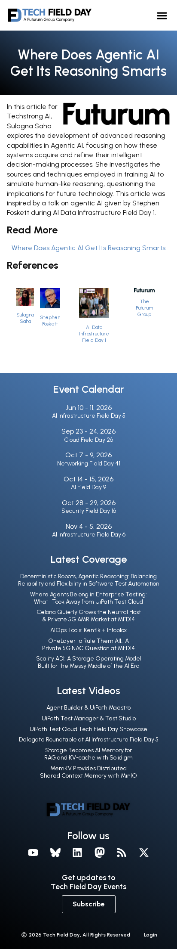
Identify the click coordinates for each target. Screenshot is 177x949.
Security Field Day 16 (88, 511)
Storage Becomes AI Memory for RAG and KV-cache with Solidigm (88, 754)
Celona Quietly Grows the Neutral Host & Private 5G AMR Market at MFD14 (89, 615)
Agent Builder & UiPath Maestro (88, 707)
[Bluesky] (55, 852)
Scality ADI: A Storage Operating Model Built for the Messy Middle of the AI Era (88, 662)
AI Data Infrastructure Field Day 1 (94, 333)
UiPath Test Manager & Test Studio (89, 718)
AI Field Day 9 (88, 487)
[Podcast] (122, 852)
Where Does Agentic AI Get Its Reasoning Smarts (88, 248)
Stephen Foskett (50, 320)
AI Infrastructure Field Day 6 (88, 534)
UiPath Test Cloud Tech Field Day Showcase (88, 729)
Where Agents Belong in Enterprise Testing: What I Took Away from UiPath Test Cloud (88, 598)
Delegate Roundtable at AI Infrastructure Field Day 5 (89, 739)
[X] (144, 852)
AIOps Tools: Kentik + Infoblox (88, 630)
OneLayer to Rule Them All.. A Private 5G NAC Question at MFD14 (88, 644)
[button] (161, 15)
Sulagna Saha (25, 318)
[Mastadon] (99, 852)
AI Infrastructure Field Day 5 (88, 415)
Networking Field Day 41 (88, 463)
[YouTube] (33, 852)
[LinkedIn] (77, 852)
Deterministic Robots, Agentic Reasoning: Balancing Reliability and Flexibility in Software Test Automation (88, 580)
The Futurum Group (144, 307)
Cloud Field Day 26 (88, 439)
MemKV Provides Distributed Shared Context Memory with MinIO (88, 772)
